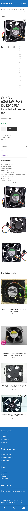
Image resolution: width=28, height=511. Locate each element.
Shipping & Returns (8, 457)
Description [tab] (4, 146)
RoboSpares (4, 478)
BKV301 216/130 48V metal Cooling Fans (14, 491)
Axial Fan (16, 9)
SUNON (6, 139)
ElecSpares (4, 473)
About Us (5, 436)
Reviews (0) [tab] (4, 155)
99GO (2, 475)
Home (4, 9)
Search (14, 508)
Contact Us (6, 439)
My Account (4, 508)
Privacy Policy (7, 454)
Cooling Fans (10, 9)
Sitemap (5, 442)
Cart (22, 507)
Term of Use (6, 460)
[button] (24, 20)
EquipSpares (4, 477)
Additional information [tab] (7, 151)
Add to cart (12, 129)
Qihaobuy (6, 3)
